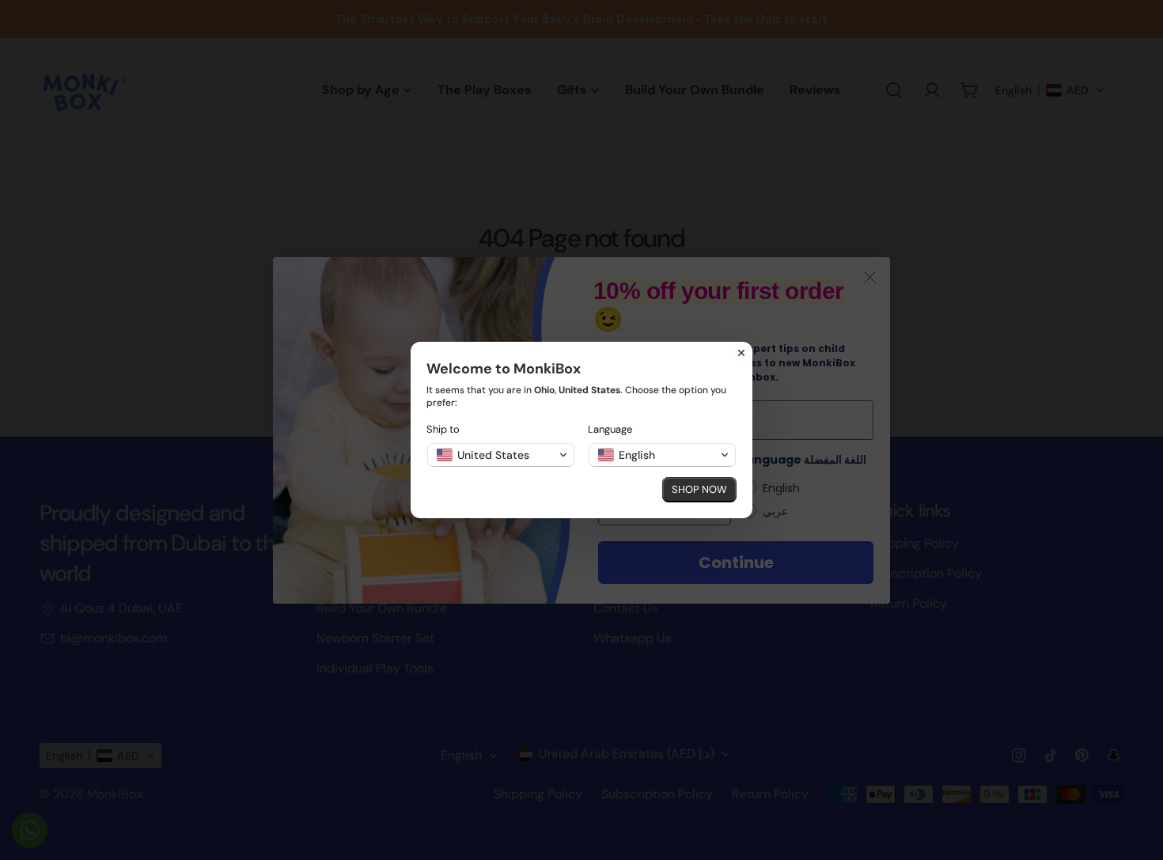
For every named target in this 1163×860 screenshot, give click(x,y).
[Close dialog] (741, 353)
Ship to (443, 429)
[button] (500, 455)
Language (610, 429)
